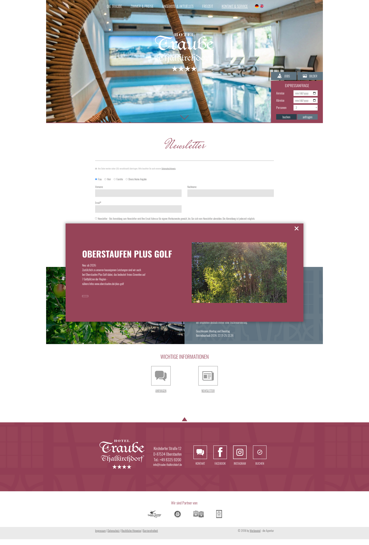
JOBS (287, 76)
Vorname (99, 187)
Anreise (280, 93)
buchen (286, 117)
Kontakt (200, 452)
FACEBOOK (220, 452)
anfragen (307, 117)
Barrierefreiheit (150, 530)
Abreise (280, 100)
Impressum (100, 530)
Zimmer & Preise (142, 6)
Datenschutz (114, 530)
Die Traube (114, 6)
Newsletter (208, 390)
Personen (281, 107)
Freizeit (207, 6)
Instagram (240, 452)
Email (98, 203)
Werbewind (255, 530)
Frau (100, 179)
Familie (119, 179)
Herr (109, 179)
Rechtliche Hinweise (131, 530)
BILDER (313, 76)
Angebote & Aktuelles (178, 6)
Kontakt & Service (235, 6)
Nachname (191, 187)
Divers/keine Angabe (137, 179)
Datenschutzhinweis (169, 168)
